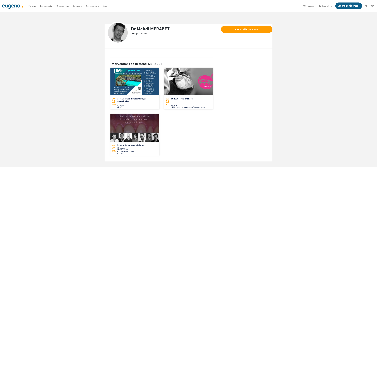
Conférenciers (92, 6)
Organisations (62, 6)
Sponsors (77, 6)
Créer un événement (348, 5)
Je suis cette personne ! (246, 29)
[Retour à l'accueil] (12, 6)
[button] (105, 6)
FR (366, 6)
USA (372, 6)
